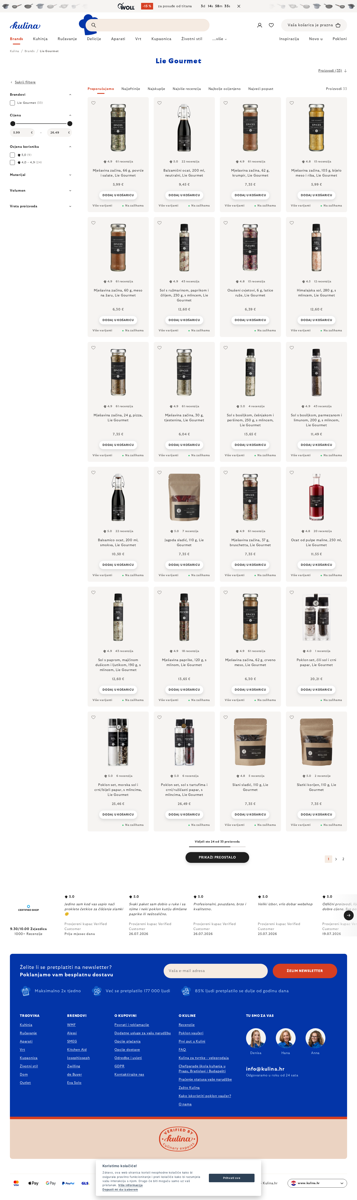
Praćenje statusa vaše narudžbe (205, 1079)
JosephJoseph (78, 1058)
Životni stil (29, 1066)
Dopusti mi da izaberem (120, 1189)
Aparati (26, 1041)
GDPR (119, 1066)
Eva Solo (74, 1082)
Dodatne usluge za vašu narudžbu (142, 1033)
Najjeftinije (130, 89)
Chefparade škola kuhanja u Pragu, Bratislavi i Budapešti (202, 1069)
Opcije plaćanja (127, 1041)
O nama (185, 1104)
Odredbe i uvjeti (128, 1058)
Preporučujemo (101, 89)
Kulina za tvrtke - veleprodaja (204, 1058)
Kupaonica (29, 1058)
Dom (24, 1074)
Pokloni (340, 39)
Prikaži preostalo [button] (217, 857)
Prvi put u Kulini (192, 1041)
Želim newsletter (305, 971)
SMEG (72, 1041)
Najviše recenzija (187, 89)
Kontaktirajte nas (129, 1074)
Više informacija (130, 1185)
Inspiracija (289, 39)
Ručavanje (28, 1033)
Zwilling (73, 1066)
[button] (217, 90)
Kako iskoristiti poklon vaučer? (205, 1096)
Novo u (315, 39)
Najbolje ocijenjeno (224, 89)
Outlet (25, 1082)
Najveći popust (261, 89)
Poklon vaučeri (191, 1033)
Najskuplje (156, 89)
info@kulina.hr (265, 1069)
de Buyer (74, 1074)
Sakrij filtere (25, 82)
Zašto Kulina (189, 1087)
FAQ (182, 1049)
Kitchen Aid (77, 1049)
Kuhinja (26, 1025)
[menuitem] (16, 40)
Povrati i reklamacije (131, 1025)
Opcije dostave (127, 1049)
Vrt (22, 1049)
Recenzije (187, 1025)
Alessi (72, 1033)
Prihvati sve (231, 1178)
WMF (71, 1025)
